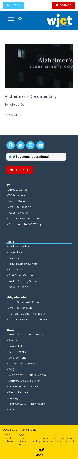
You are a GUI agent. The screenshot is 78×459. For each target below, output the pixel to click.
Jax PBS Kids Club (20, 307)
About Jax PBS (18, 189)
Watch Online (17, 201)
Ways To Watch (18, 212)
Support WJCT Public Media (27, 374)
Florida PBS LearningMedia (26, 313)
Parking (13, 398)
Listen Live (15, 252)
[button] (11, 19)
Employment (17, 357)
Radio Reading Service (23, 281)
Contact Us (15, 346)
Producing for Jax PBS (23, 386)
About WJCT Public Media (25, 334)
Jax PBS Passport (20, 206)
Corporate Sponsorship (24, 380)
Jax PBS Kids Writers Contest (27, 319)
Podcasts (14, 258)
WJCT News (16, 269)
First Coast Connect (21, 275)
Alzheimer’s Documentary (31, 96)
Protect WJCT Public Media (26, 403)
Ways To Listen (18, 286)
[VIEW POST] (39, 66)
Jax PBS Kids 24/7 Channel (25, 218)
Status (12, 340)
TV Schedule (16, 195)
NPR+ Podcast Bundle (23, 263)
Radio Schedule (19, 246)
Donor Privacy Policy (22, 363)
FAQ (11, 369)
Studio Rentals (18, 392)
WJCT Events (17, 351)
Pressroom (15, 409)
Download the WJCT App (25, 224)
